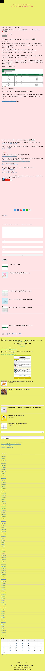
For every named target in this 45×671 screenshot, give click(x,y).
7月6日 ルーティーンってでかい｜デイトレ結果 (20, 307)
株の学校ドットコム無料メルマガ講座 (10, 143)
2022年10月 (3, 506)
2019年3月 (3, 598)
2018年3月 (3, 624)
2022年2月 (3, 523)
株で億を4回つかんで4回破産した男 (9, 172)
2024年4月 (3, 467)
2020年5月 (3, 568)
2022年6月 (3, 514)
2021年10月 (3, 531)
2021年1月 (3, 551)
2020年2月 (3, 574)
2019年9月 (3, 585)
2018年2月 (3, 626)
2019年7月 (3, 589)
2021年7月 (3, 538)
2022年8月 (3, 510)
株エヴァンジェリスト (6, 148)
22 (10, 650)
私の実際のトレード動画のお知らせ (9, 156)
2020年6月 (3, 566)
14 (4, 647)
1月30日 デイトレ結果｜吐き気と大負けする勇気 (20, 325)
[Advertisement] (22, 17)
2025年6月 (3, 456)
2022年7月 (3, 512)
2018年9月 (3, 611)
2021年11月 (3, 529)
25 (28, 650)
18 (28, 647)
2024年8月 (3, 463)
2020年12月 (3, 553)
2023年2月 (3, 497)
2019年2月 (3, 600)
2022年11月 (3, 503)
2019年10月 (3, 583)
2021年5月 (3, 542)
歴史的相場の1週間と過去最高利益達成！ (17, 423)
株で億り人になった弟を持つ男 (8, 169)
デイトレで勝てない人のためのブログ (10, 164)
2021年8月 (3, 536)
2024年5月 (3, 465)
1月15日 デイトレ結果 (14, 264)
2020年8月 (3, 561)
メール (4, 244)
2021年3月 (3, 546)
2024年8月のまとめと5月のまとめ (16, 415)
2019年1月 (3, 602)
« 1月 (2, 654)
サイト (3, 249)
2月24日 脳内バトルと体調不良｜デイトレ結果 (20, 291)
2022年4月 (3, 518)
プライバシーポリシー (24, 662)
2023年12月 (3, 476)
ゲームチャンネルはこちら (9, 101)
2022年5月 (3, 516)
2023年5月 (3, 491)
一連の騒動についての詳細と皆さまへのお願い (19, 389)
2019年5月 (3, 594)
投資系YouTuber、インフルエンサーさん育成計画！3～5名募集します (24, 407)
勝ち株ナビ (22, 346)
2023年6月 (3, 488)
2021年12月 (3, 527)
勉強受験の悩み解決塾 (7, 447)
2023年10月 (3, 480)
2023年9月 (3, 482)
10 (22, 645)
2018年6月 (3, 617)
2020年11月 (3, 555)
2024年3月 (3, 469)
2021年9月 (3, 534)
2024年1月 (3, 473)
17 (22, 647)
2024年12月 (3, 460)
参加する (30, 376)
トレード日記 (5, 215)
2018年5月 (3, 619)
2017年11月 (3, 632)
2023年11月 (3, 478)
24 (22, 650)
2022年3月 (3, 521)
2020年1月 (3, 576)
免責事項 (18, 662)
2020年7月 (3, 564)
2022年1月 (3, 525)
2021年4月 (3, 544)
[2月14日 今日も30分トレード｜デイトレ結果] (24, 210)
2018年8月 (3, 613)
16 (16, 647)
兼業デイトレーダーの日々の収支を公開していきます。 (22, 667)
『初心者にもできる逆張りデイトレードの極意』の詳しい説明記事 (16, 161)
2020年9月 (3, 559)
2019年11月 (3, 581)
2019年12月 (3, 579)
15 (10, 647)
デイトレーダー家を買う (7, 445)
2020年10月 (3, 557)
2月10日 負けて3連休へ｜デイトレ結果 (13, 333)
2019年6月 (3, 592)
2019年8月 (3, 587)
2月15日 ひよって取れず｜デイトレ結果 (13, 334)
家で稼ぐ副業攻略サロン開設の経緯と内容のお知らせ (20, 381)
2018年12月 (3, 604)
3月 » (5, 654)
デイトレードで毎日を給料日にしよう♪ (22, 6)
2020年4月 (3, 570)
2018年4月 (3, 622)
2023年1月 (3, 499)
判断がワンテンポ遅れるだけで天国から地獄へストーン (21, 299)
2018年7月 (3, 615)
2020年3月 (3, 572)
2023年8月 (3, 484)
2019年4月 (3, 596)
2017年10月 (3, 635)
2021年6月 (3, 540)
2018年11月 (3, 607)
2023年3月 (3, 495)
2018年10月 (3, 609)
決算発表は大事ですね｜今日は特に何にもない (19, 273)
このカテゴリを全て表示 (22, 375)
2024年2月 (3, 471)
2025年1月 (3, 458)
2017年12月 (3, 630)
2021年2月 (3, 549)
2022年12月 (3, 501)
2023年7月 (3, 486)
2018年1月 (3, 628)
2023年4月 (3, 493)
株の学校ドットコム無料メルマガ (22, 341)
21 (4, 650)
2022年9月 (3, 508)
